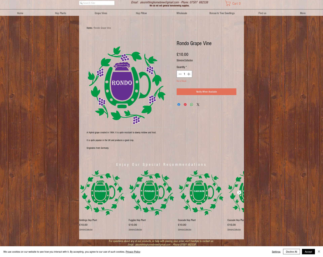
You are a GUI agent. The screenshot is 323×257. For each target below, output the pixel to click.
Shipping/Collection (185, 60)
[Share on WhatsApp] (192, 104)
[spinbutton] (184, 74)
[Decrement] (179, 74)
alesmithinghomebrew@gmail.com (159, 2)
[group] (161, 202)
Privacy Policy (133, 251)
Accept (308, 251)
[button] (234, 3)
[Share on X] (198, 104)
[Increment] (189, 74)
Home (89, 27)
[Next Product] (239, 193)
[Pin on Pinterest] (185, 104)
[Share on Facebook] (179, 104)
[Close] (319, 251)
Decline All (291, 251)
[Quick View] (102, 193)
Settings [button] (276, 251)
